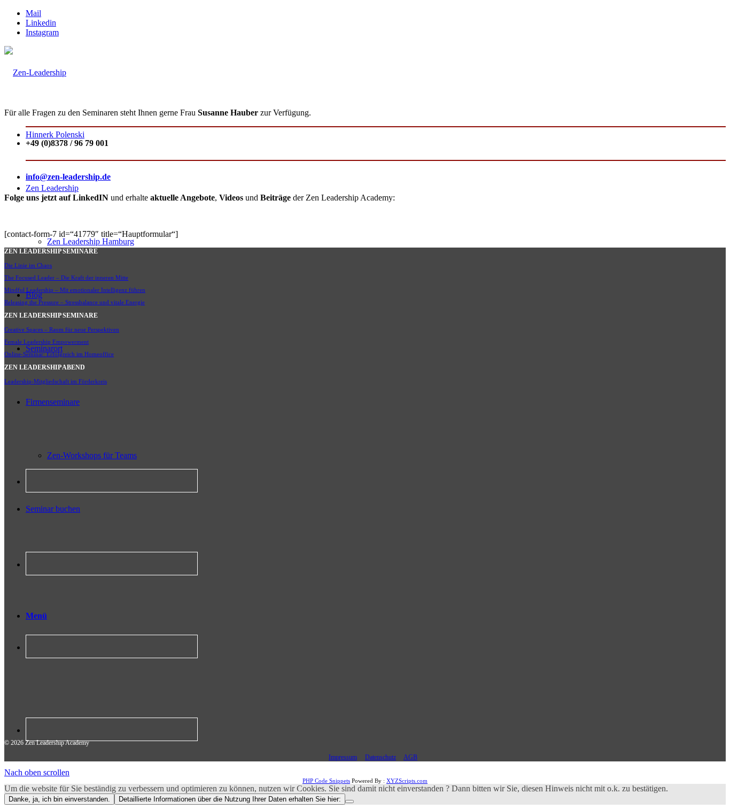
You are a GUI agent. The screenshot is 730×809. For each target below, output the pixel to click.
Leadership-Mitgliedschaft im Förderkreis (55, 381)
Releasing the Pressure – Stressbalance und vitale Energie (74, 302)
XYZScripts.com (407, 780)
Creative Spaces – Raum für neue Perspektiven (61, 329)
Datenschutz (380, 757)
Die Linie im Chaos (28, 265)
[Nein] (349, 801)
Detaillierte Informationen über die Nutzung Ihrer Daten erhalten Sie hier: (230, 799)
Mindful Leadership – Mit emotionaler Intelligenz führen (74, 290)
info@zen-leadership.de (68, 176)
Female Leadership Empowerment (46, 341)
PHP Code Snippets (326, 780)
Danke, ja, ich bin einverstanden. (59, 799)
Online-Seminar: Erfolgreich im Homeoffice (59, 354)
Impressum (343, 757)
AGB (410, 757)
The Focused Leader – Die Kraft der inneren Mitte (66, 277)
